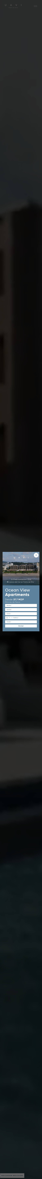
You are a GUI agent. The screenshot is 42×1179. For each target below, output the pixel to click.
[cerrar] (36, 555)
